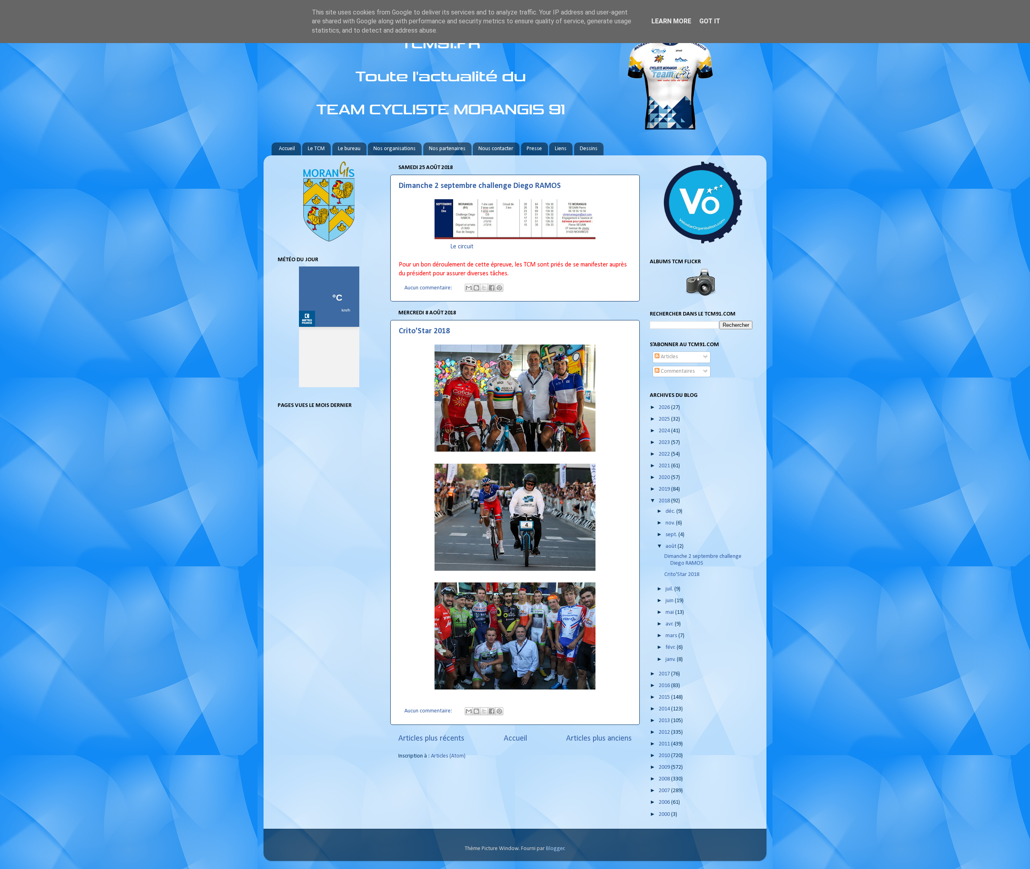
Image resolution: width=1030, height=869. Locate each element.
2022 (665, 454)
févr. (671, 647)
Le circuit (462, 247)
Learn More (671, 21)
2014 (665, 709)
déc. (670, 511)
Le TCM (316, 149)
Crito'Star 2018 (424, 331)
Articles (668, 357)
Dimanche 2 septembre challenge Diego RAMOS (480, 186)
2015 (665, 697)
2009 (665, 767)
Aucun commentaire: (428, 288)
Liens (560, 149)
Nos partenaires (447, 149)
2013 (665, 721)
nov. (670, 523)
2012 (665, 732)
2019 (665, 489)
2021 (665, 466)
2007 (665, 791)
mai (670, 612)
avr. (670, 624)
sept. (671, 535)
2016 (665, 686)
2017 (665, 674)
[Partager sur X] (484, 288)
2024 (665, 431)
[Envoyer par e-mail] (469, 288)
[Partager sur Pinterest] (499, 288)
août (671, 546)
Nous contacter (495, 149)
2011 (665, 744)
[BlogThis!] (476, 288)
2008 (665, 779)
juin (670, 601)
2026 (665, 408)
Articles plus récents (431, 739)
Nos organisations (394, 149)
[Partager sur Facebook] (492, 288)
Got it (709, 21)
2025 (665, 419)
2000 (665, 814)
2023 (665, 443)
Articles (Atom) (448, 756)
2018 (665, 501)
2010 (665, 756)
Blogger (555, 849)
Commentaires (677, 371)
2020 (665, 478)
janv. (671, 659)
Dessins (588, 149)
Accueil (287, 149)
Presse (534, 149)
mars (671, 636)
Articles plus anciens (599, 739)
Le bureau (349, 149)
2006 (665, 802)
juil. (669, 589)
